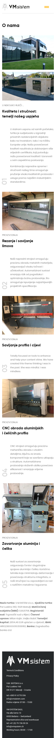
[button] (46, 7)
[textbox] (32, 155)
